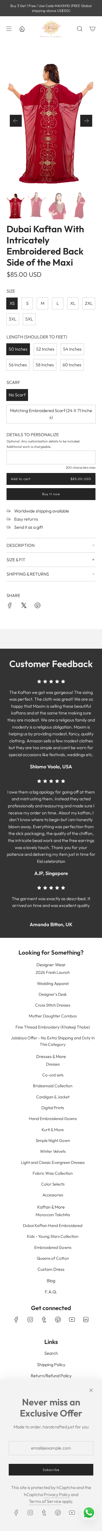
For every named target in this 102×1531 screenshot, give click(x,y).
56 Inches (18, 364)
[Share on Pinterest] (37, 606)
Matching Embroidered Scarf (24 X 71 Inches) (51, 414)
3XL (13, 319)
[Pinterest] (57, 1319)
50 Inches (18, 349)
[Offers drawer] (21, 28)
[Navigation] (8, 28)
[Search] (79, 28)
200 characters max (80, 467)
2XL (89, 303)
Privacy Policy (57, 1494)
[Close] (91, 1390)
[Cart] (92, 28)
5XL (29, 319)
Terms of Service (45, 1501)
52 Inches (45, 349)
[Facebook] (16, 1319)
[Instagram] (30, 1319)
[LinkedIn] (85, 1319)
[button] (16, 121)
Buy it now (51, 494)
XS (12, 303)
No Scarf (17, 394)
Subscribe (51, 1470)
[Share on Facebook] (9, 606)
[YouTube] (71, 1319)
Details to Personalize (33, 434)
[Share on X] (23, 606)
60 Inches (72, 364)
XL (73, 303)
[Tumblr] (44, 1319)
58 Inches (45, 364)
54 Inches (72, 349)
